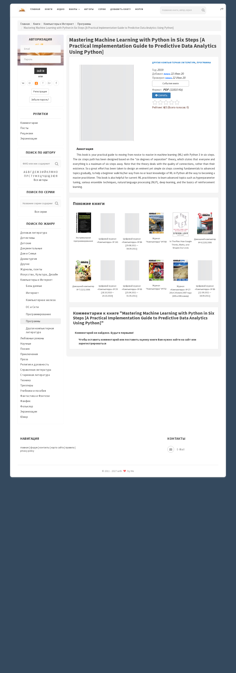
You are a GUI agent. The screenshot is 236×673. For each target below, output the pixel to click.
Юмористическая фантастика (130, 660)
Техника (25, 380)
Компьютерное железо (41, 300)
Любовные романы (32, 338)
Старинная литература (35, 375)
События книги (170, 83)
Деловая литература (123, 18)
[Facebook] (56, 83)
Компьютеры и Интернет (59, 24)
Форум (139, 9)
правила (69, 447)
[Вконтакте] (23, 83)
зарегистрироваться (92, 343)
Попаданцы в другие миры (127, 487)
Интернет (32, 293)
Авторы (89, 9)
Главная (35, 9)
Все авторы (41, 180)
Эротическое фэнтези (125, 652)
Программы (84, 24)
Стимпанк (117, 570)
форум (34, 447)
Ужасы (115, 594)
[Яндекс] (43, 83)
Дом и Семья (28, 253)
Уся (113, 603)
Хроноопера (118, 619)
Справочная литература (35, 369)
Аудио (61, 9)
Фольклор (26, 406)
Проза (24, 359)
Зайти (40, 71)
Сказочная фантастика (125, 529)
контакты (44, 447)
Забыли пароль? (40, 99)
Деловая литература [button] (82, 18)
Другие (25, 264)
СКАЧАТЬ (162, 95)
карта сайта (57, 447)
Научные (25, 343)
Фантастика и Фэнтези (35, 396)
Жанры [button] (73, 9)
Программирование (38, 314)
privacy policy (27, 450)
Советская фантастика (125, 545)
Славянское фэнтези (124, 537)
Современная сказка (123, 553)
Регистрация (40, 91)
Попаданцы (118, 479)
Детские (25, 243)
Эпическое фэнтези (123, 636)
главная (24, 447)
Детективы (27, 238)
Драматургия (28, 259)
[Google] (49, 83)
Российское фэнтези (124, 520)
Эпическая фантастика (125, 627)
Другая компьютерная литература (173, 62)
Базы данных (34, 286)
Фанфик (25, 401)
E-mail (180, 449)
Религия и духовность (34, 364)
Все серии (40, 211)
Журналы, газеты (31, 269)
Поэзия (25, 348)
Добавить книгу (120, 9)
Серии (102, 9)
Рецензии (26, 133)
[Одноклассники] (36, 83)
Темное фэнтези (121, 578)
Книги (49, 9)
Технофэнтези (120, 586)
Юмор (24, 417)
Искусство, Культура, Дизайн (39, 274)
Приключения (29, 354)
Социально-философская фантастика (135, 561)
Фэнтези (116, 611)
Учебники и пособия (33, 390)
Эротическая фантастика (127, 644)
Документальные (31, 248)
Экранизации (28, 138)
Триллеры (26, 385)
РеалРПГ (116, 512)
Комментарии (29, 123)
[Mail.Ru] (29, 83)
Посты (24, 128)
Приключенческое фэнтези (128, 504)
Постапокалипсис (122, 496)
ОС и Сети (32, 307)
